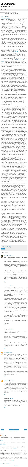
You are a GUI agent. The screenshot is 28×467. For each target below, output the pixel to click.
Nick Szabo (6, 380)
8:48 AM (11, 398)
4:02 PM (11, 285)
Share (3, 248)
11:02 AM (10, 352)
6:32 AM (11, 255)
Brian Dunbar (3, 444)
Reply (5, 281)
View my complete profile (5, 463)
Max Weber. (15, 51)
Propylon (15, 448)
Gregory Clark (4, 16)
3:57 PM (11, 329)
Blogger (16, 465)
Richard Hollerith (11, 459)
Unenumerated (8, 4)
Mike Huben (6, 255)
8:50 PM (12, 380)
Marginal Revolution (5, 18)
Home (14, 429)
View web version (14, 432)
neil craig (6, 352)
